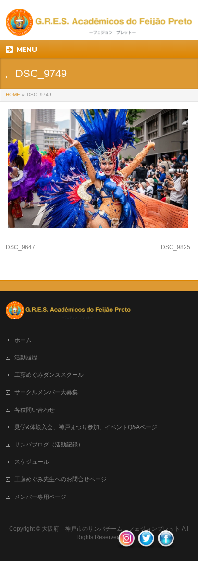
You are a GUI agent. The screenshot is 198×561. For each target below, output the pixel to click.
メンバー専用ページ (40, 497)
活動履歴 (25, 357)
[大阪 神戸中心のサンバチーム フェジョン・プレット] (99, 24)
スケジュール (31, 462)
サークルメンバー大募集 (46, 392)
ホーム (23, 340)
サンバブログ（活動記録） (49, 444)
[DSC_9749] (97, 168)
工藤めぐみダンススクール (49, 374)
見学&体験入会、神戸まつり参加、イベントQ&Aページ (85, 427)
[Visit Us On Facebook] (165, 544)
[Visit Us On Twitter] (146, 544)
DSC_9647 (20, 247)
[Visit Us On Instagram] (126, 544)
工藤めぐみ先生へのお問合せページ (60, 479)
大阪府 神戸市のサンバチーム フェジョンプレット (111, 528)
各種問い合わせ (34, 410)
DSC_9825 (175, 247)
